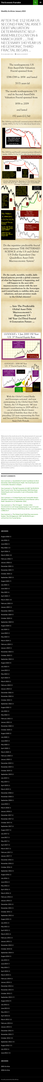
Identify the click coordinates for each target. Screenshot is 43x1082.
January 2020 (5, 759)
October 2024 (5, 618)
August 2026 (5, 536)
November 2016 (6, 863)
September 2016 (6, 871)
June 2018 (4, 804)
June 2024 (4, 633)
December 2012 (6, 1030)
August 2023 (5, 663)
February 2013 (6, 1023)
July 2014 (4, 960)
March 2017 (5, 848)
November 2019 (6, 767)
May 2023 (4, 674)
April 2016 (4, 889)
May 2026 (4, 548)
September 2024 (6, 622)
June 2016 (4, 882)
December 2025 (6, 566)
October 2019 (5, 770)
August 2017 (5, 830)
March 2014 (5, 975)
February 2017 (6, 852)
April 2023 (4, 678)
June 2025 (4, 588)
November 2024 (6, 614)
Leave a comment (22, 54)
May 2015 (4, 926)
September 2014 (6, 952)
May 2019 (4, 782)
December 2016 (6, 860)
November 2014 (6, 945)
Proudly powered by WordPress (9, 1079)
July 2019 (4, 778)
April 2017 (4, 845)
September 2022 (6, 704)
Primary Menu (40, 2)
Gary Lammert (5, 481)
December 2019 (6, 763)
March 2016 (5, 893)
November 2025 (6, 570)
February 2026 (6, 559)
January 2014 (5, 982)
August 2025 (5, 581)
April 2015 (4, 930)
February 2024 (6, 644)
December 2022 (6, 692)
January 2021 (5, 722)
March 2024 (5, 640)
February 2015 (6, 938)
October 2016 (5, 867)
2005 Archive (5, 1066)
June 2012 (4, 1053)
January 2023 (5, 689)
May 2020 (4, 744)
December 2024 (6, 611)
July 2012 (4, 1049)
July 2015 (4, 923)
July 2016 (4, 878)
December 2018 (6, 793)
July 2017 (4, 834)
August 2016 (5, 874)
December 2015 (6, 904)
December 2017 (6, 815)
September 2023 (6, 659)
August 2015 (5, 919)
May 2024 (4, 637)
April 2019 (4, 785)
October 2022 (5, 700)
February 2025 (6, 603)
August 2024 (5, 626)
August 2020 (5, 733)
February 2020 (6, 756)
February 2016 (6, 897)
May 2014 (4, 967)
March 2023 (5, 681)
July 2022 (4, 711)
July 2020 (4, 737)
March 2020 (5, 752)
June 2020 (4, 741)
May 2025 (4, 592)
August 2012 (5, 1045)
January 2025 (5, 607)
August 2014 (5, 956)
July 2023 (4, 666)
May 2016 (4, 886)
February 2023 (6, 685)
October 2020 (5, 730)
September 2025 (6, 577)
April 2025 (4, 596)
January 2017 (5, 856)
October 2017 (5, 822)
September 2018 (6, 800)
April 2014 (4, 971)
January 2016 (5, 900)
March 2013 (5, 1019)
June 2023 (4, 670)
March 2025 (5, 600)
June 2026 (4, 544)
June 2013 (4, 1008)
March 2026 (5, 555)
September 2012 (6, 1042)
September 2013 (6, 997)
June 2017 (4, 837)
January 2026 (5, 562)
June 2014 (4, 964)
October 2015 (5, 912)
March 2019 (5, 789)
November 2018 (6, 796)
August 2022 (5, 707)
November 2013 (6, 990)
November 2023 (6, 652)
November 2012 (6, 1034)
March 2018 (5, 808)
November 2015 (6, 908)
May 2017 (4, 841)
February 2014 (6, 978)
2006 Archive (5, 1070)
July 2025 (4, 585)
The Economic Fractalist (11, 2)
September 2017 (6, 826)
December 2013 (6, 986)
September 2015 (6, 915)
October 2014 (5, 949)
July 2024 (4, 629)
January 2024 (5, 648)
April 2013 (4, 1016)
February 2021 (6, 718)
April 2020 (4, 748)
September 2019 (6, 774)
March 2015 (5, 934)
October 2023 (5, 655)
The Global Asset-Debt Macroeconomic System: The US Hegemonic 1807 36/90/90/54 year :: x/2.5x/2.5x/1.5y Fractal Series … (19, 516)
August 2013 (5, 1001)
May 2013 (4, 1012)
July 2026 (4, 540)
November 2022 (6, 696)
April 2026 (4, 551)
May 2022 (4, 715)
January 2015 (5, 941)
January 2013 (5, 1027)
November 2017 (6, 819)
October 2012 (5, 1038)
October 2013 (5, 993)
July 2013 (4, 1004)
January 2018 (5, 811)
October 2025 (5, 574)
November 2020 (6, 726)
